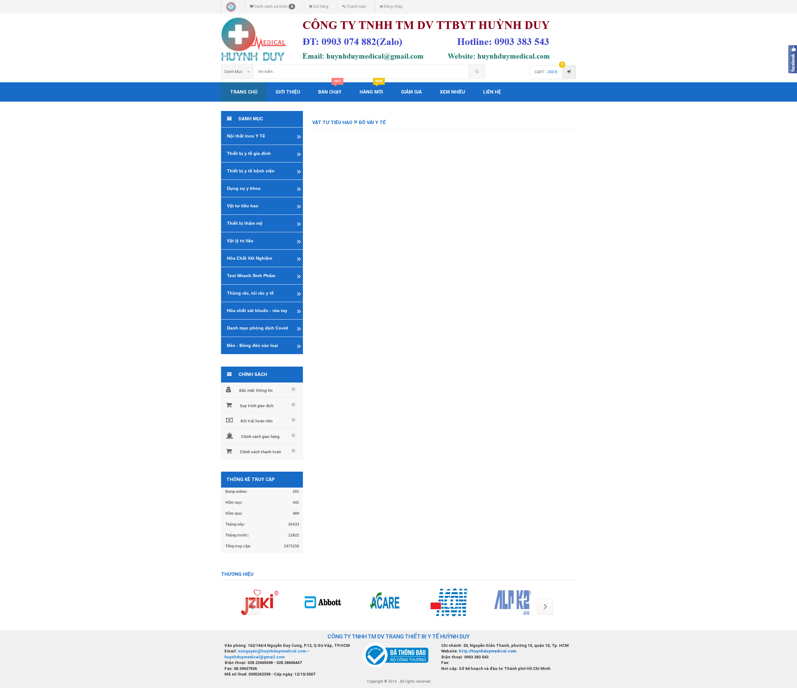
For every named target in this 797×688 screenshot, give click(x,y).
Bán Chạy (330, 88)
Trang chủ (243, 92)
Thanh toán (356, 6)
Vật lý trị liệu (240, 240)
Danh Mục (233, 71)
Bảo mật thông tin (255, 390)
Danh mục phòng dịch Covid (257, 327)
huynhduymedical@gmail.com (254, 657)
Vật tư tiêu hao (242, 205)
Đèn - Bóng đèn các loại (252, 345)
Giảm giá (411, 92)
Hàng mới (371, 88)
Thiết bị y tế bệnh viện (251, 170)
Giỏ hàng (320, 6)
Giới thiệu (288, 92)
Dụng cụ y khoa (244, 188)
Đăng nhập (392, 6)
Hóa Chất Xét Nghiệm (249, 258)
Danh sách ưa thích (273, 6)
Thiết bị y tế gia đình (249, 153)
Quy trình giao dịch (256, 406)
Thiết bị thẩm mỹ (244, 223)
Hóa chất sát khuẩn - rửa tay (257, 310)
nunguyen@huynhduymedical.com (272, 651)
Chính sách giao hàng (260, 437)
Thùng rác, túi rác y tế (250, 293)
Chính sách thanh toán (260, 452)
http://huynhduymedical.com (487, 651)
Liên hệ (492, 92)
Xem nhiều (452, 92)
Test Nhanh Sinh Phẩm (251, 275)
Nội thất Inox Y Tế (246, 135)
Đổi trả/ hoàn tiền (256, 421)
